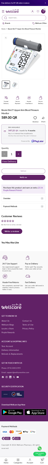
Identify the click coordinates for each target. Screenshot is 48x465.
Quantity (5, 148)
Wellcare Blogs (8, 325)
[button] (45, 3)
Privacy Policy (28, 328)
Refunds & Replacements (12, 354)
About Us (5, 321)
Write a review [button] (12, 231)
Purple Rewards (8, 332)
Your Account (7, 346)
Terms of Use (27, 325)
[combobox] (24, 17)
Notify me (23, 177)
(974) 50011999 (14, 368)
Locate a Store (8, 328)
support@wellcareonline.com (18, 372)
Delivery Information (10, 350)
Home (3, 29)
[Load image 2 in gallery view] (15, 85)
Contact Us (27, 321)
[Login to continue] (35, 118)
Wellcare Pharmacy (24, 445)
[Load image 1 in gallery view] (6, 85)
